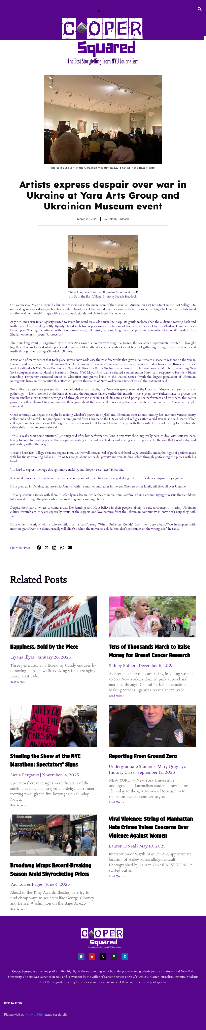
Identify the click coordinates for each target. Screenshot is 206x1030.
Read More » (18, 682)
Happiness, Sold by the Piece (44, 646)
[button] (99, 10)
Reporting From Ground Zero (143, 756)
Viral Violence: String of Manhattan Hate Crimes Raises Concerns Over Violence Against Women (151, 827)
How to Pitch (35, 1015)
